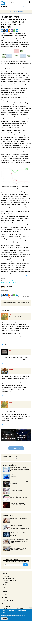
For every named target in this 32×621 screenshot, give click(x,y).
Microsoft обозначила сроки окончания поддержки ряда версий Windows (19, 505)
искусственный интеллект (11, 281)
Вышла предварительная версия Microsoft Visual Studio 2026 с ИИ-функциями (18, 497)
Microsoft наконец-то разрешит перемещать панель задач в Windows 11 (19, 469)
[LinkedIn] (17, 30)
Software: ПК (10, 278)
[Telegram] (2, 30)
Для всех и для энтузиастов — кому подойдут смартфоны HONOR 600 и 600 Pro (19, 541)
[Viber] (12, 30)
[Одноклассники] (9, 30)
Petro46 (11, 350)
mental (11, 369)
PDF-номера (6, 588)
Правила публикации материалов (13, 608)
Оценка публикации (7, 286)
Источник (28, 276)
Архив (5, 586)
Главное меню (16, 11)
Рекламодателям (8, 600)
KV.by (4, 6)
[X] (4, 30)
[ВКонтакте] (7, 30)
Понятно (4, 618)
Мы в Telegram (16, 448)
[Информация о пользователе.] (4, 316)
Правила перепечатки (9, 580)
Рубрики (5, 582)
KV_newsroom (11, 297)
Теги (4, 584)
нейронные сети (5, 282)
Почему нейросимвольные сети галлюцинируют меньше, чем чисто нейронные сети (19, 534)
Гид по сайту (6, 606)
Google (14, 282)
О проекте (6, 576)
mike (10, 315)
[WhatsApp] (14, 30)
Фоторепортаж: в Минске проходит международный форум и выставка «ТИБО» (22, 435)
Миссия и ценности (8, 578)
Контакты (5, 594)
